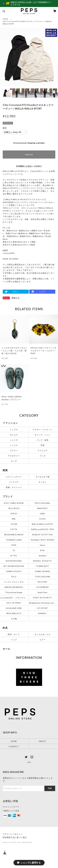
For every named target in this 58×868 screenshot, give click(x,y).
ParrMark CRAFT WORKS (42, 540)
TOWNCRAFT (42, 566)
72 (14, 550)
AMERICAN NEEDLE (13, 587)
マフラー (14, 450)
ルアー (42, 639)
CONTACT (14, 746)
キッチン (43, 482)
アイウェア (42, 450)
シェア (42, 291)
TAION (13, 524)
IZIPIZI (13, 513)
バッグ (14, 639)
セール (6, 648)
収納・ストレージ (14, 487)
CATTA (13, 529)
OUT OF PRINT (13, 603)
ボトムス (14, 435)
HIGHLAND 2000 (14, 608)
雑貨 (5, 470)
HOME (5, 19)
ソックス (14, 445)
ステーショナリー (14, 477)
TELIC (14, 576)
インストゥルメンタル (14, 582)
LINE (29, 762)
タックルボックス (42, 634)
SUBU (42, 513)
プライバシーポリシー (13, 834)
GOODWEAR (42, 587)
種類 (5, 128)
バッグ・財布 (43, 440)
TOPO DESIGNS (42, 576)
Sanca (42, 545)
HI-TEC (13, 555)
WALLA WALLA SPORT (42, 524)
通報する (16, 298)
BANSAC (42, 613)
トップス (14, 429)
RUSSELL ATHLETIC (42, 561)
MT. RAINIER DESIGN (14, 566)
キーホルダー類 (43, 477)
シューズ (14, 440)
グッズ (42, 456)
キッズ (14, 461)
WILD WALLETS (13, 613)
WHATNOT (42, 508)
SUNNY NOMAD (42, 571)
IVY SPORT (42, 608)
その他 (14, 618)
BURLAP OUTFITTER (42, 534)
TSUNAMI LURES (14, 540)
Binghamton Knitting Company (42, 603)
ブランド (8, 496)
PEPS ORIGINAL (42, 503)
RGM (13, 545)
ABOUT (42, 741)
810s (42, 550)
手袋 (42, 445)
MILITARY (42, 582)
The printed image (13, 592)
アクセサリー (14, 456)
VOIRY (42, 519)
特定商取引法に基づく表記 (15, 837)
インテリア (14, 482)
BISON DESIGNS (14, 561)
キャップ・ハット (42, 435)
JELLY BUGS (14, 508)
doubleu (42, 555)
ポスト (16, 291)
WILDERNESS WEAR (13, 534)
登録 (50, 788)
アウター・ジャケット (42, 429)
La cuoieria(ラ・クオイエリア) (14, 597)
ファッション (10, 422)
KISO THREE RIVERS (14, 503)
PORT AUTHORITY (42, 597)
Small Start (42, 592)
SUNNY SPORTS (14, 571)
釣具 (5, 627)
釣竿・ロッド (14, 634)
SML (14, 519)
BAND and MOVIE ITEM (42, 529)
